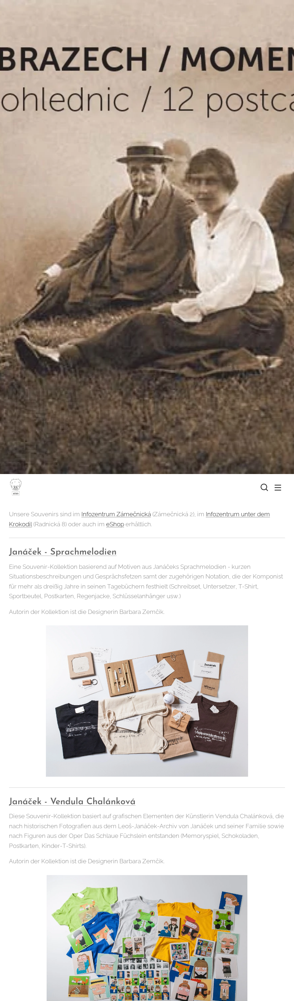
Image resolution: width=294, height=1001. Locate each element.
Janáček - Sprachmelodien (63, 552)
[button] (263, 487)
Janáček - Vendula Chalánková (72, 801)
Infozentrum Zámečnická (116, 514)
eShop (115, 524)
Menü (278, 487)
